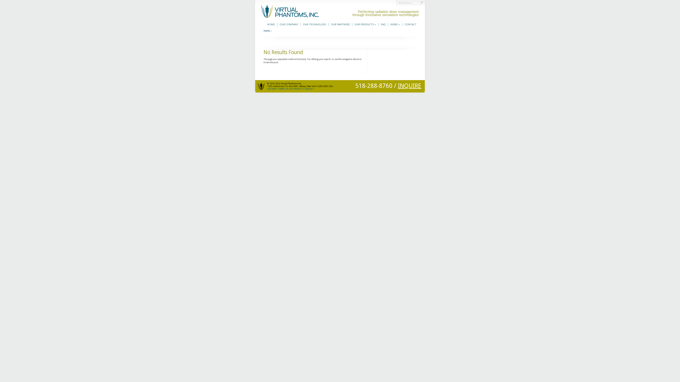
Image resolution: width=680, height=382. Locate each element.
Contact (410, 24)
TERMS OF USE (285, 89)
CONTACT (309, 89)
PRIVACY (298, 89)
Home (271, 24)
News (395, 24)
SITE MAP (271, 89)
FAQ (383, 24)
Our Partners (340, 24)
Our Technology (314, 24)
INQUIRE (409, 85)
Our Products (365, 24)
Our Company (289, 24)
